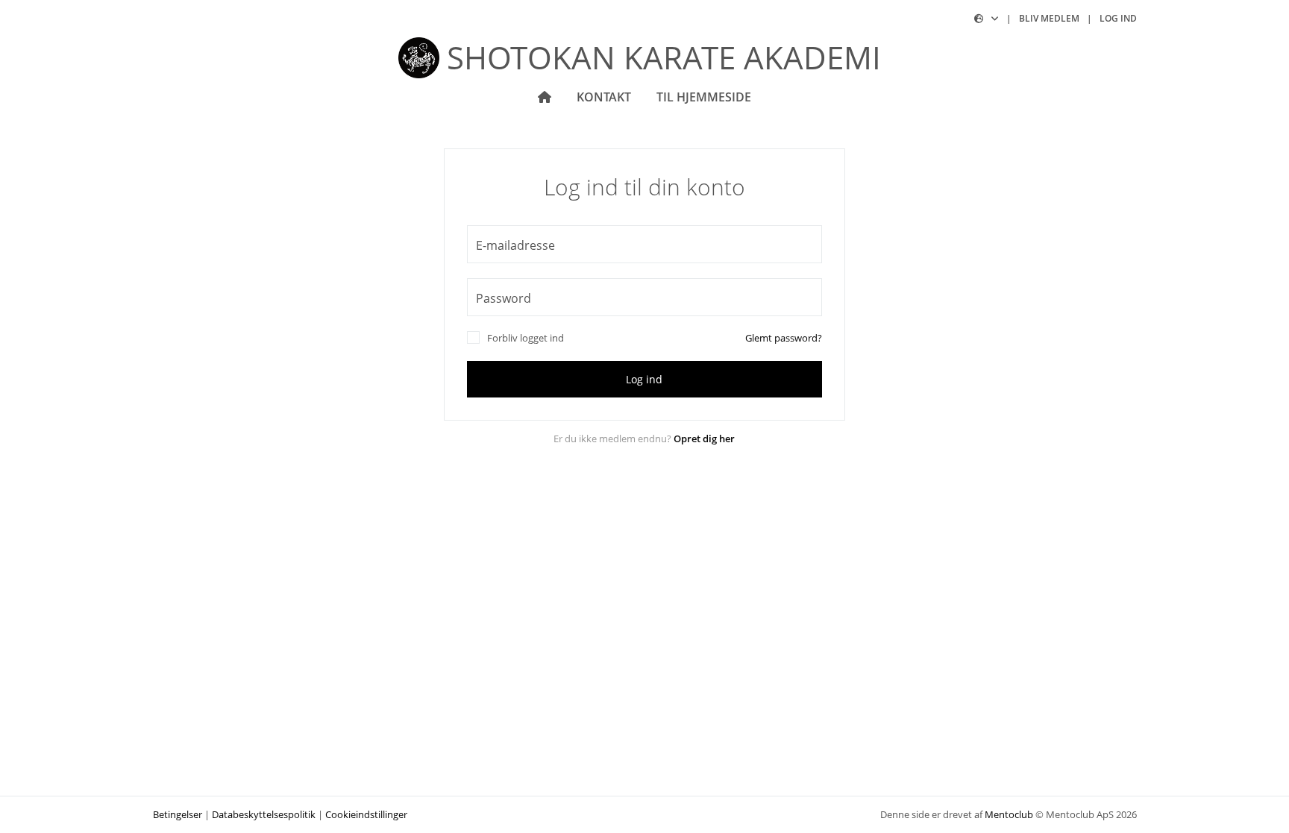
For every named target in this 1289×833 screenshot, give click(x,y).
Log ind (1118, 18)
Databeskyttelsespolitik (264, 814)
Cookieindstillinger (366, 814)
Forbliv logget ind (525, 338)
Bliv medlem (1049, 18)
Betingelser (177, 814)
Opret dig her (704, 438)
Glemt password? (783, 338)
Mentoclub (1009, 814)
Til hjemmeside (703, 97)
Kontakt (604, 97)
